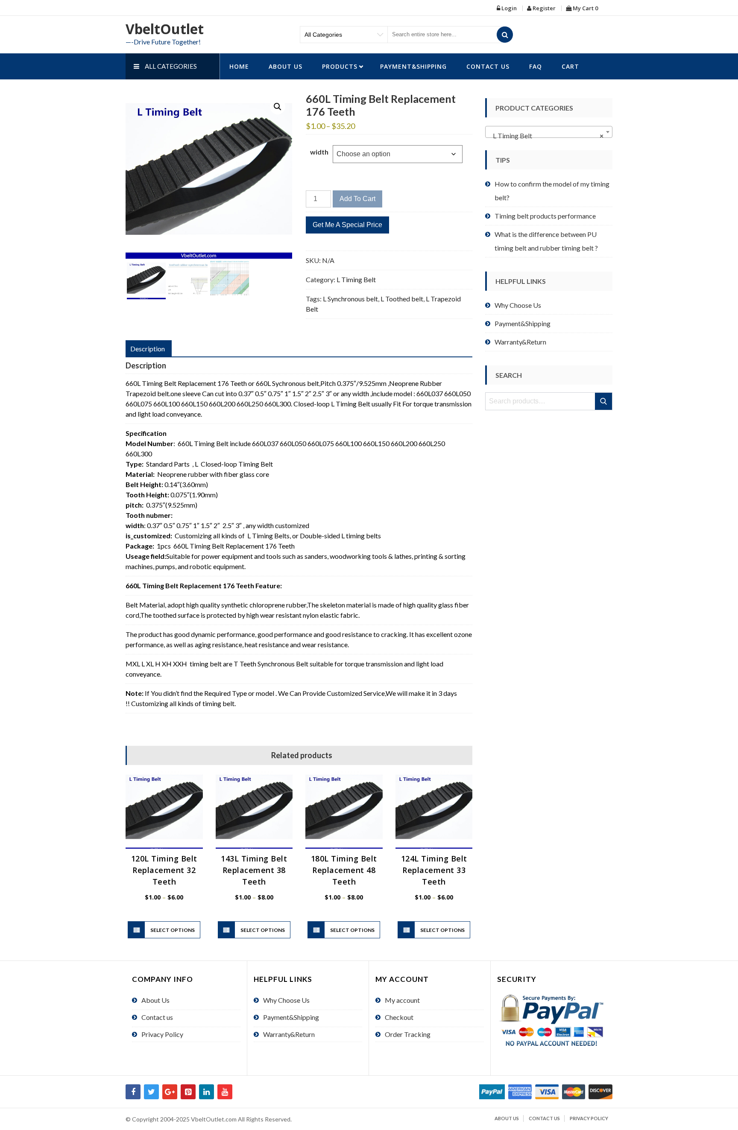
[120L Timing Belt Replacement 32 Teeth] (164, 810)
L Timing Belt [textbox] (546, 135)
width (319, 152)
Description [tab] (147, 349)
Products (339, 66)
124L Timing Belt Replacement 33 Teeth (434, 870)
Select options (172, 930)
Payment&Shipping (413, 66)
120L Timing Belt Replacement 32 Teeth (164, 870)
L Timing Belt (356, 279)
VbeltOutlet (165, 29)
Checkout (399, 1017)
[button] (277, 106)
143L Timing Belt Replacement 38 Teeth (254, 870)
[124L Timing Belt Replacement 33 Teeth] (434, 810)
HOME (239, 66)
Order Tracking (407, 1034)
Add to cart (357, 198)
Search (604, 401)
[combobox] (548, 132)
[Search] (504, 34)
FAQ (535, 66)
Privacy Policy (162, 1034)
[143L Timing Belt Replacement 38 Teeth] (254, 810)
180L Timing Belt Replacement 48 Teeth (344, 870)
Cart (570, 66)
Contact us (488, 66)
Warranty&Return (520, 342)
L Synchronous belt (350, 299)
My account (402, 1000)
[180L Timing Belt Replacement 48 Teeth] (344, 810)
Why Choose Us (518, 305)
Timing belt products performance (545, 216)
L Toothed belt (402, 299)
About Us (285, 66)
